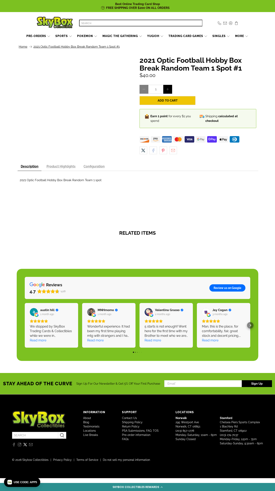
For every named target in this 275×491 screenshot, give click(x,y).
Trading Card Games (186, 36)
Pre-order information (136, 435)
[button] (137, 487)
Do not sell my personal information (126, 459)
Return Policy (131, 426)
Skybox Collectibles (35, 459)
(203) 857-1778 (185, 430)
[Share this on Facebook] (153, 150)
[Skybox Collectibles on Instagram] (19, 445)
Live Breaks (90, 435)
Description (29, 166)
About (87, 418)
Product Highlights (61, 166)
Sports (61, 36)
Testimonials (91, 426)
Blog (86, 422)
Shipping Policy (132, 422)
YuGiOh (153, 36)
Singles (219, 36)
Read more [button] (38, 340)
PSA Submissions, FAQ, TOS (140, 430)
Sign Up (257, 383)
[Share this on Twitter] (143, 150)
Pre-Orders (36, 36)
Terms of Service (87, 459)
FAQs (125, 439)
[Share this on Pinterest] (163, 150)
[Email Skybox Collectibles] (31, 445)
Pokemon (85, 36)
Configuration (94, 166)
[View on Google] (34, 312)
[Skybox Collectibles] (55, 23)
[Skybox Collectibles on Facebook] (14, 445)
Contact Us (129, 418)
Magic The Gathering (120, 36)
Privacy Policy (62, 459)
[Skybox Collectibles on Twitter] (25, 445)
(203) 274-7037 (229, 435)
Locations (89, 430)
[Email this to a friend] (173, 150)
